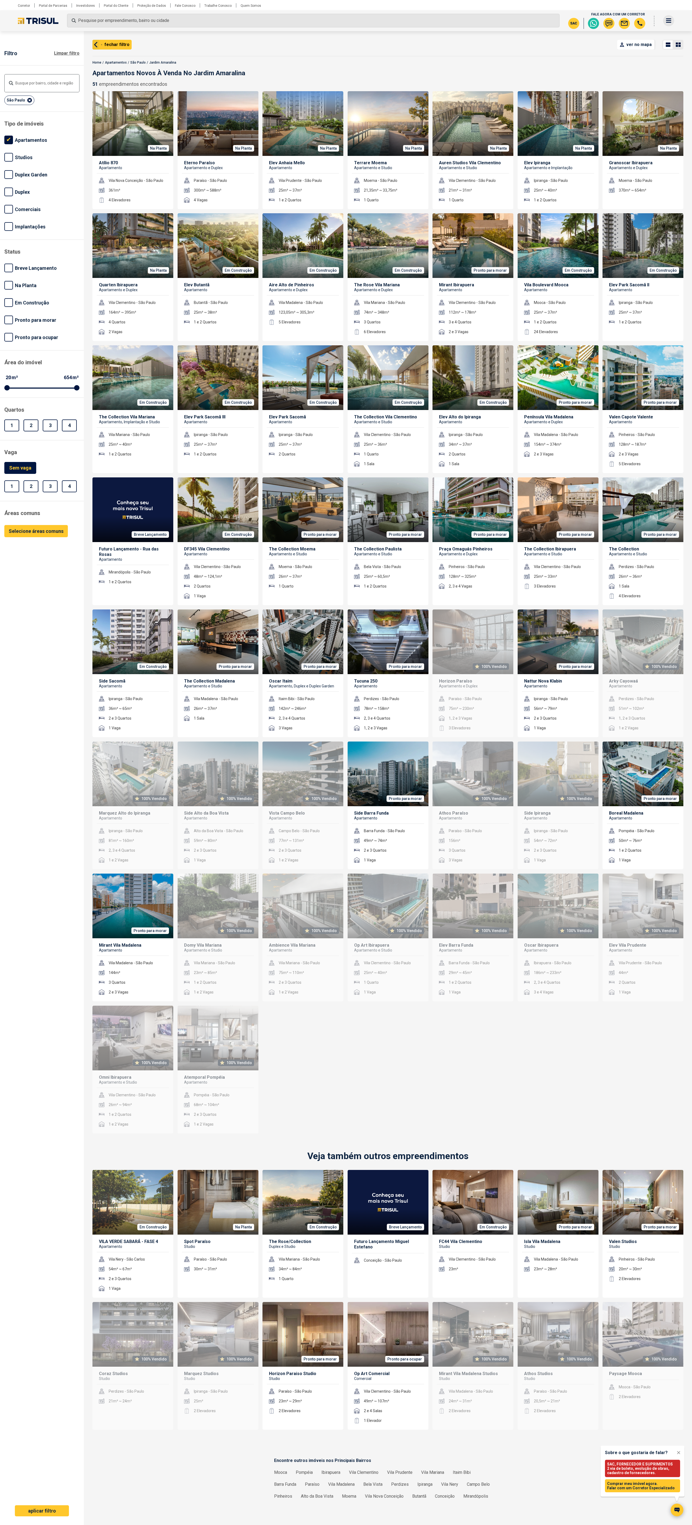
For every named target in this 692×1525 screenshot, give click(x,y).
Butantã (419, 1496)
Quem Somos (251, 6)
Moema (349, 1496)
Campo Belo (478, 1484)
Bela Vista (372, 1484)
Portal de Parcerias (53, 6)
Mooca (280, 1472)
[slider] (7, 388)
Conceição (445, 1496)
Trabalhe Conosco (218, 6)
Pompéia (304, 1472)
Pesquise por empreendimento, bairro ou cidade (123, 20)
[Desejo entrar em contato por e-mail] (624, 23)
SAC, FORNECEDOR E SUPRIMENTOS (640, 1468)
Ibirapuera (330, 1472)
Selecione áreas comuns (36, 531)
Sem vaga (20, 468)
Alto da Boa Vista (317, 1496)
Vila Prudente (399, 1472)
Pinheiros (283, 1496)
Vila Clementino (363, 1472)
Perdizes (400, 1484)
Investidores (85, 6)
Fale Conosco (185, 6)
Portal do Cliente (116, 6)
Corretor (24, 6)
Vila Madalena (341, 1484)
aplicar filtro (42, 1511)
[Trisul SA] (38, 21)
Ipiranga (424, 1484)
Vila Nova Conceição (384, 1496)
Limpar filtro (66, 53)
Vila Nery (449, 1484)
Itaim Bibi (462, 1472)
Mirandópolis (475, 1496)
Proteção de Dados (151, 6)
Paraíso (312, 1484)
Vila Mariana (432, 1472)
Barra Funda (285, 1484)
